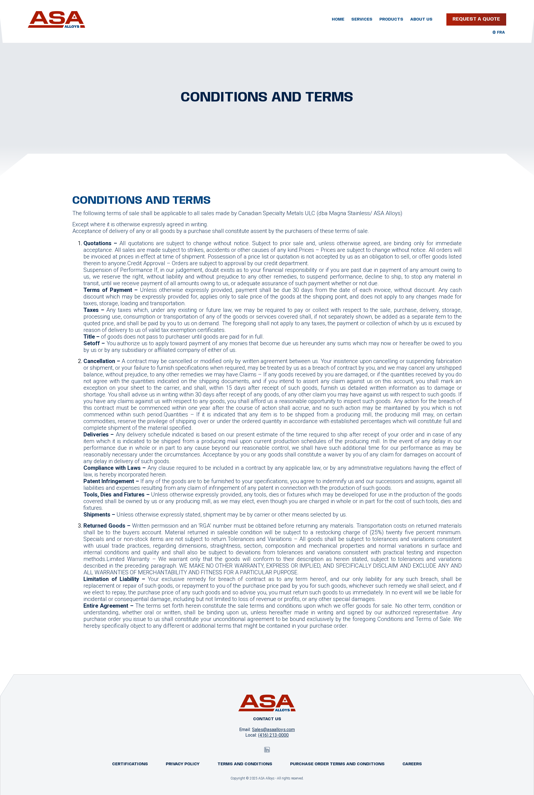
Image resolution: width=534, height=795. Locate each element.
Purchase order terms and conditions (337, 764)
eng (501, 32)
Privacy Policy (183, 764)
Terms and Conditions (244, 764)
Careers (412, 764)
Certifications (130, 764)
